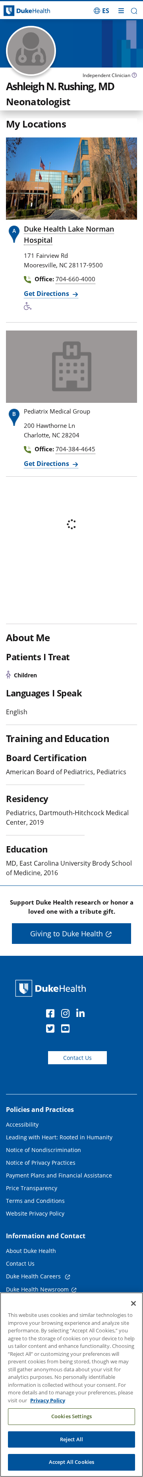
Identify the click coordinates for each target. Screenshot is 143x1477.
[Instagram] (67, 1015)
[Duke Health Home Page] (52, 988)
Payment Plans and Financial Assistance (59, 1175)
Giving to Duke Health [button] (66, 933)
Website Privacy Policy (35, 1213)
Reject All (71, 1439)
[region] (71, 1384)
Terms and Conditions (35, 1200)
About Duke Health (31, 1251)
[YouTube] (67, 1030)
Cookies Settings (71, 1416)
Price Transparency (31, 1188)
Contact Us (77, 1057)
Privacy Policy (47, 1400)
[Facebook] (52, 1015)
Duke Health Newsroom (37, 1289)
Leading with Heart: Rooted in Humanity (59, 1137)
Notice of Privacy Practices (40, 1162)
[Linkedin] (82, 1015)
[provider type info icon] (134, 76)
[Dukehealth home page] (18, 11)
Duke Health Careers (34, 1276)
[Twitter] (52, 1030)
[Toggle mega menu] (121, 10)
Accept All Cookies (71, 1461)
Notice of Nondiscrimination (43, 1150)
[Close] (133, 1303)
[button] (101, 10)
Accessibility (22, 1124)
